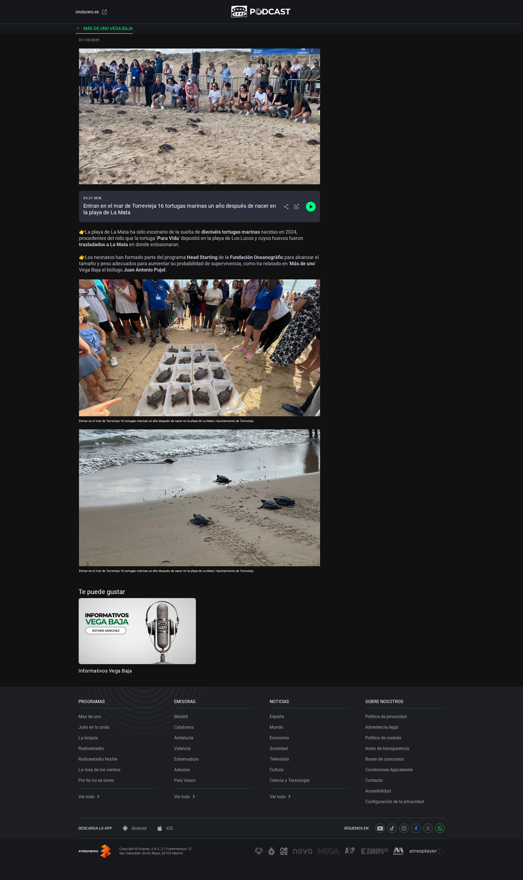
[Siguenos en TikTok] (392, 828)
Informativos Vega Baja (105, 671)
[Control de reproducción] (311, 207)
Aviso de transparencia (387, 748)
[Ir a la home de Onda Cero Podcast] (261, 11)
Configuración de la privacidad (394, 801)
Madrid (181, 716)
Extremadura (186, 759)
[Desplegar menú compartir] (286, 206)
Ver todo (86, 796)
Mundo (276, 727)
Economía (279, 737)
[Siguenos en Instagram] (404, 828)
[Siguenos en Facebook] (416, 828)
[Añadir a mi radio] (297, 206)
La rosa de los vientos (99, 769)
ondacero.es (87, 11)
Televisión (279, 759)
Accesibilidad (378, 791)
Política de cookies (383, 737)
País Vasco (185, 780)
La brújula (88, 737)
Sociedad (279, 748)
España (277, 716)
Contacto (374, 780)
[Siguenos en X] (428, 828)
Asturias (182, 769)
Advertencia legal (381, 727)
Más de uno (89, 716)
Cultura (277, 769)
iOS (169, 828)
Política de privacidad (386, 716)
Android (138, 828)
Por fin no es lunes (96, 780)
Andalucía (183, 737)
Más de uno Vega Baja (108, 28)
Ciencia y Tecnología (289, 780)
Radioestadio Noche (97, 759)
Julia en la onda (93, 727)
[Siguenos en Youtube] (380, 828)
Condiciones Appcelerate (389, 769)
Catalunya (184, 727)
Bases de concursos (384, 759)
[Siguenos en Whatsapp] (440, 828)
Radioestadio (91, 748)
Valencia (182, 748)
